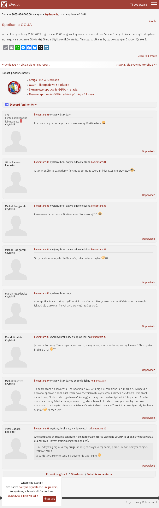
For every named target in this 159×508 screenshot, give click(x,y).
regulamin (51, 487)
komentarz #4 (41, 249)
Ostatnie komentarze (99, 474)
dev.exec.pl (151, 502)
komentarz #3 (41, 205)
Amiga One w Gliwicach (44, 80)
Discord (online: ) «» (23, 104)
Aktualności (77, 474)
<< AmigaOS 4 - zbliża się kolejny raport (25, 64)
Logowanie (140, 4)
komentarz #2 (41, 162)
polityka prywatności (31, 487)
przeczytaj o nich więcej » (23, 495)
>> (155, 64)
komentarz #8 (41, 428)
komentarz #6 (41, 337)
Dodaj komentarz (147, 55)
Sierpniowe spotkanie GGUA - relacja (53, 89)
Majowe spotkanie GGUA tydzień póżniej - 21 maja (61, 94)
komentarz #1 (41, 114)
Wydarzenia (51, 14)
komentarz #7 (41, 380)
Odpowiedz (148, 151)
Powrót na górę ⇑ (57, 474)
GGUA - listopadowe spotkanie (49, 85)
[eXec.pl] (4, 4)
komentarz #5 (41, 293)
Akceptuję (49, 498)
